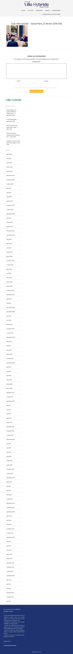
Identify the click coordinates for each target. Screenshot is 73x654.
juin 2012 (8, 584)
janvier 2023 (9, 256)
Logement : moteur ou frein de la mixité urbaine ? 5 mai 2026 (13, 142)
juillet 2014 (9, 516)
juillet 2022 (9, 269)
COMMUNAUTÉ (39, 10)
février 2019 (9, 354)
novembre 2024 (10, 205)
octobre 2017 (9, 397)
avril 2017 (8, 414)
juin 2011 (8, 601)
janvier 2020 (9, 324)
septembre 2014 (10, 512)
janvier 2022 (9, 286)
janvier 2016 (9, 465)
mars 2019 (9, 350)
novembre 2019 (10, 329)
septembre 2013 (10, 537)
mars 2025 (9, 197)
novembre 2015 (10, 469)
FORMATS (47, 10)
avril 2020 (8, 320)
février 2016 (9, 460)
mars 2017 (9, 418)
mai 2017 (8, 409)
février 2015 (9, 499)
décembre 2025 (10, 175)
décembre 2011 (10, 592)
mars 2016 (9, 456)
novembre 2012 (10, 567)
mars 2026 (9, 162)
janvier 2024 (9, 226)
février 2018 (9, 384)
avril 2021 (8, 303)
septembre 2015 (10, 477)
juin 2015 (8, 486)
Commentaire (36, 62)
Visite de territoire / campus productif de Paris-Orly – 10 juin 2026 (13, 135)
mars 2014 (9, 524)
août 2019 (8, 341)
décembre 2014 (10, 503)
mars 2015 (9, 495)
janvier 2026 (9, 171)
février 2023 (9, 252)
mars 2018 (9, 380)
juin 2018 (8, 367)
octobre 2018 (9, 358)
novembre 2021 (10, 290)
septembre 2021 (10, 294)
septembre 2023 (10, 235)
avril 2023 (8, 248)
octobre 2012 (9, 571)
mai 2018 (8, 371)
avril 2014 (8, 520)
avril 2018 (8, 375)
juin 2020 (8, 316)
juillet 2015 (9, 482)
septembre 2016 (10, 439)
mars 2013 (9, 550)
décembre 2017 (10, 392)
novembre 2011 (10, 597)
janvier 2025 (9, 201)
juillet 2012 (9, 580)
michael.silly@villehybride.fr (10, 645)
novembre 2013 (10, 529)
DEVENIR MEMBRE (56, 10)
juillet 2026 (9, 154)
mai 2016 (8, 448)
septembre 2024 (10, 214)
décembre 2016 (10, 426)
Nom (19, 81)
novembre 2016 (10, 431)
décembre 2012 (10, 563)
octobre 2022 (9, 265)
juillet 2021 (9, 299)
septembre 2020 (10, 311)
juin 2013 (8, 541)
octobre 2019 (9, 333)
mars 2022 (9, 277)
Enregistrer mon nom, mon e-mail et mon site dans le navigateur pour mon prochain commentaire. (37, 87)
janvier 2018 (9, 388)
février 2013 (9, 554)
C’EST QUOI (30, 10)
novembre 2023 (10, 231)
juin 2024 (8, 218)
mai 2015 (8, 490)
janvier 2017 (9, 422)
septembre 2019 (10, 337)
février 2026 (9, 167)
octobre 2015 (9, 473)
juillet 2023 (9, 243)
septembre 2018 (10, 363)
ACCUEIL (23, 10)
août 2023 (9, 239)
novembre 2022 (10, 260)
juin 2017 (8, 405)
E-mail (46, 81)
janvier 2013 (9, 558)
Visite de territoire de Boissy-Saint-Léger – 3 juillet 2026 (12, 127)
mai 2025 (8, 192)
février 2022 (9, 282)
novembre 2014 (10, 507)
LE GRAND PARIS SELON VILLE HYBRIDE (51, 14)
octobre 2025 (9, 184)
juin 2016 (8, 443)
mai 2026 (8, 158)
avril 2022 (8, 273)
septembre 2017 (10, 401)
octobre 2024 (9, 209)
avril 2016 (8, 452)
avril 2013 (8, 546)
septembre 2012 (10, 575)
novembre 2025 (10, 180)
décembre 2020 (10, 307)
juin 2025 (8, 188)
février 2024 (9, 222)
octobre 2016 (9, 435)
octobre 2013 (9, 533)
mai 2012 (8, 588)
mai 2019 (8, 346)
